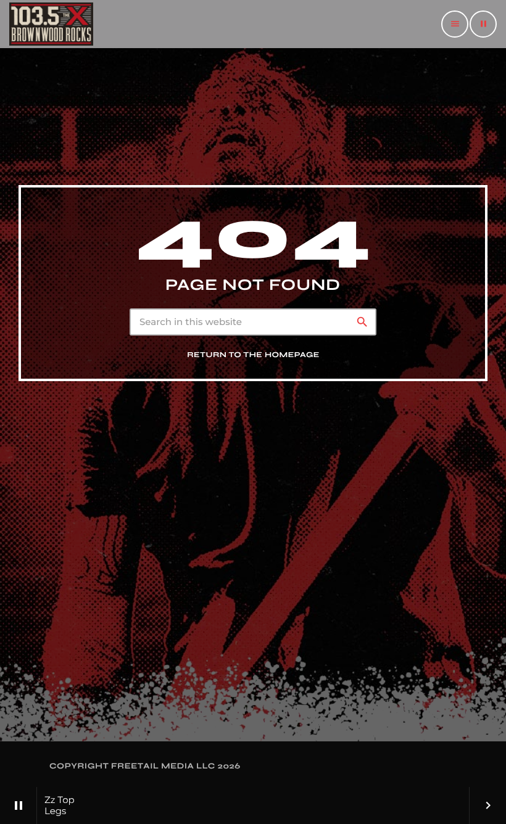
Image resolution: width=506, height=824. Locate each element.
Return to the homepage (253, 355)
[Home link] (51, 24)
